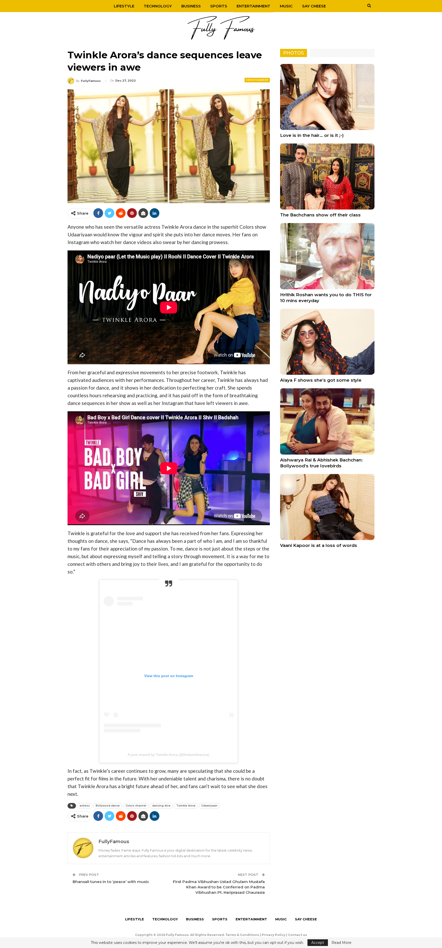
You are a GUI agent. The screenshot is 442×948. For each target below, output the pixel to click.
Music (286, 6)
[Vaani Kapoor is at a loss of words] (327, 507)
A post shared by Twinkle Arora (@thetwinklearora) (168, 755)
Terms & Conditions (242, 935)
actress (85, 805)
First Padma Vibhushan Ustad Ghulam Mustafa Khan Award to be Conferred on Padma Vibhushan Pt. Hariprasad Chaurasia (219, 887)
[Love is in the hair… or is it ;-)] (327, 97)
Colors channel (136, 805)
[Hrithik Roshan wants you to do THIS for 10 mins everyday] (327, 256)
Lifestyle (124, 6)
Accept (317, 942)
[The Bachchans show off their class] (327, 177)
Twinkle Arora (185, 805)
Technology (158, 6)
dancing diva (161, 805)
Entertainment (253, 6)
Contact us (297, 935)
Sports (218, 6)
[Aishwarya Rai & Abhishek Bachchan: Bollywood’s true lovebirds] (327, 421)
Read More (341, 942)
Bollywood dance (108, 805)
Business (191, 6)
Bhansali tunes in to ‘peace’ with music (111, 881)
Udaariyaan (209, 805)
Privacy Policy (273, 935)
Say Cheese (314, 6)
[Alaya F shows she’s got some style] (327, 342)
